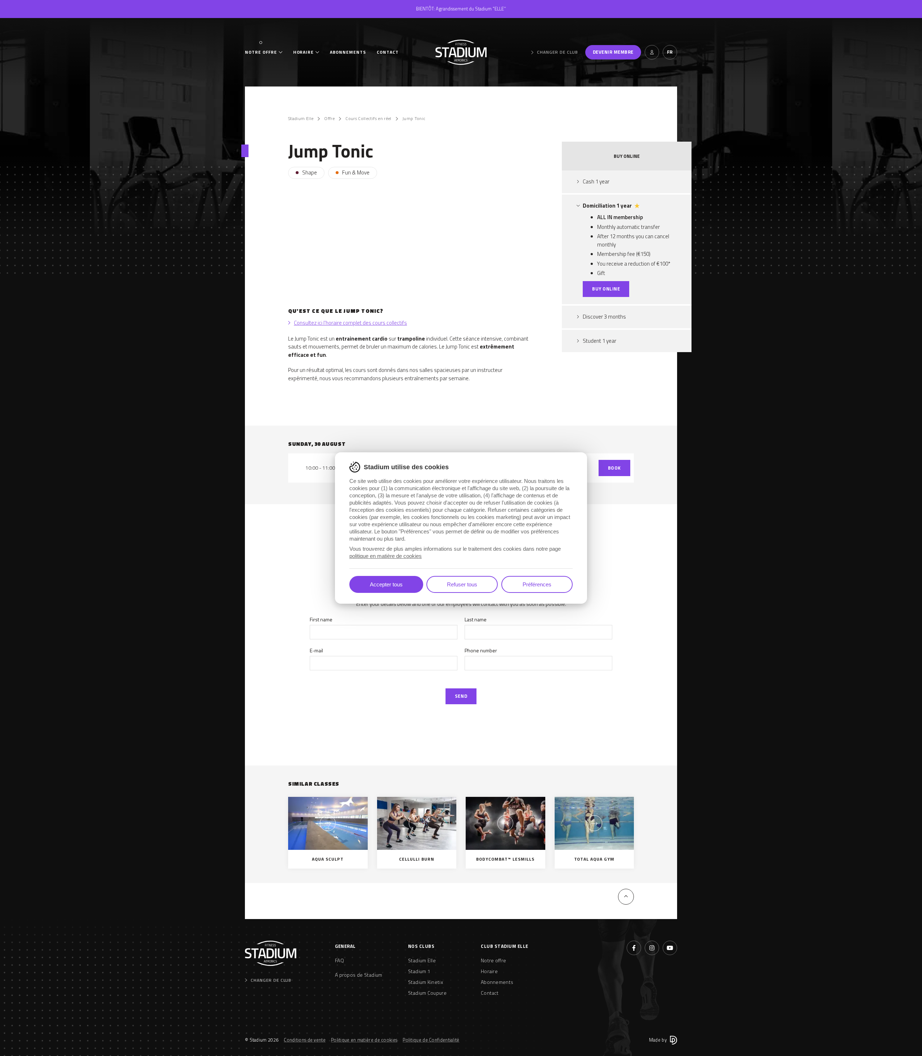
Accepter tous (386, 584)
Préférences (537, 584)
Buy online (606, 288)
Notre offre (261, 52)
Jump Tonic (414, 118)
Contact (388, 52)
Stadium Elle (300, 118)
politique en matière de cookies (385, 556)
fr (670, 52)
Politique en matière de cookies (364, 1039)
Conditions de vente (305, 1039)
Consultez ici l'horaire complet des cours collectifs (350, 323)
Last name (476, 619)
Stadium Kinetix (425, 982)
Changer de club (557, 52)
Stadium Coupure (427, 993)
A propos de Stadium (358, 975)
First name (321, 619)
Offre (329, 118)
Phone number (481, 650)
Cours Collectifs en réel (368, 118)
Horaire (303, 52)
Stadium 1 (419, 971)
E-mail (316, 650)
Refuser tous (462, 584)
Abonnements (348, 52)
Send (461, 696)
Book (614, 467)
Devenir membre (613, 52)
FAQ (339, 960)
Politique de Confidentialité (431, 1039)
